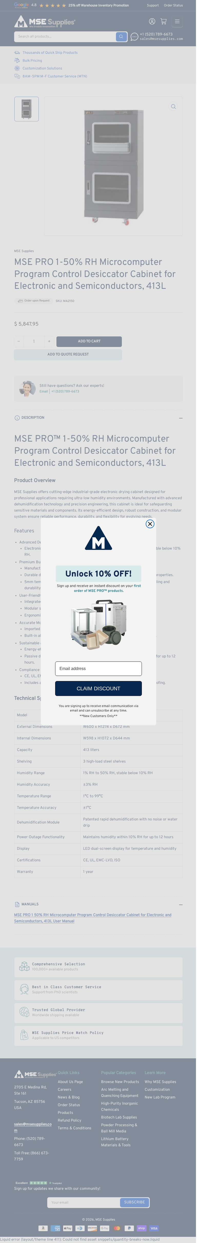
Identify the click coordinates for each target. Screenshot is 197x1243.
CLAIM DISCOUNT (98, 688)
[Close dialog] (150, 524)
